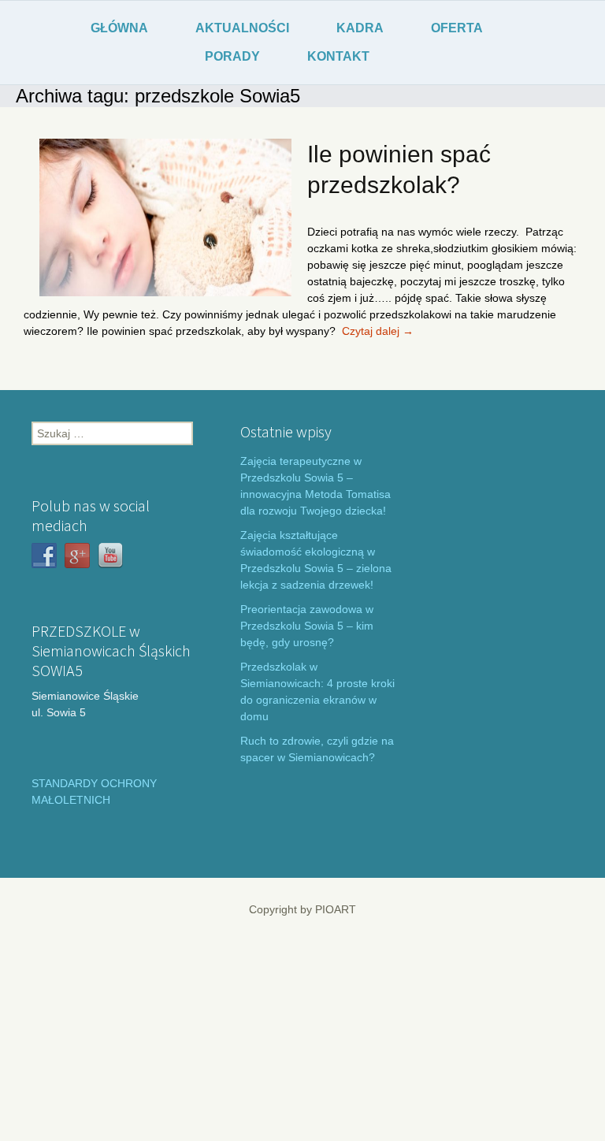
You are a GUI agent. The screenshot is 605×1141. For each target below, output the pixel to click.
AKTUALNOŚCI (242, 28)
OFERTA (457, 28)
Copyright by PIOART (302, 909)
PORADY (232, 56)
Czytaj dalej (378, 331)
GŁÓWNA (119, 28)
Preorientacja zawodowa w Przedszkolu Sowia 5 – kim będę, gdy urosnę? (306, 626)
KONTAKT (338, 56)
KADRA (360, 28)
